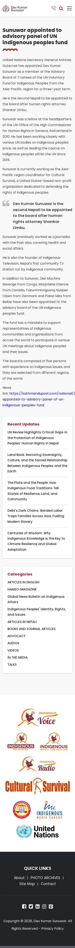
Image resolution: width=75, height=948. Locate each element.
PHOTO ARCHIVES (45, 877)
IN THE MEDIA (18, 657)
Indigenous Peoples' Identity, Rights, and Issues (37, 612)
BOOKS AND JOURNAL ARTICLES (32, 629)
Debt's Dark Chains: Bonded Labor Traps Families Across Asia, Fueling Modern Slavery (36, 516)
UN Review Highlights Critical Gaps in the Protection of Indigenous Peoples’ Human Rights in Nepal (37, 437)
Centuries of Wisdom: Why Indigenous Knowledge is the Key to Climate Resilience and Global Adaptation (36, 541)
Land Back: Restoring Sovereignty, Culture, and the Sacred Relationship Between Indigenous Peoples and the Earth (37, 463)
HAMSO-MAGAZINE (22, 589)
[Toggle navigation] (69, 8)
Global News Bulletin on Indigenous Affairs (36, 599)
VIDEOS (13, 650)
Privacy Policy (52, 928)
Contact (48, 883)
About (19, 877)
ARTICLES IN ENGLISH (23, 582)
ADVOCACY (16, 636)
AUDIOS (13, 643)
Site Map (27, 883)
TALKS (12, 664)
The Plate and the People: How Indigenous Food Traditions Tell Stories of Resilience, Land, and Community (33, 490)
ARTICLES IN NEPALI (22, 622)
